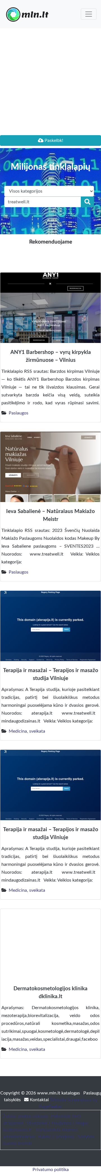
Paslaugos (18, 413)
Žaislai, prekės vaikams (25, 1116)
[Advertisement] (50, 81)
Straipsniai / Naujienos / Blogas (57, 1123)
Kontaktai (39, 1100)
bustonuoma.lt (17, 1130)
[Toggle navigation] (89, 14)
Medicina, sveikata (27, 731)
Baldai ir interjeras (56, 1136)
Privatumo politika (51, 1169)
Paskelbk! (53, 140)
